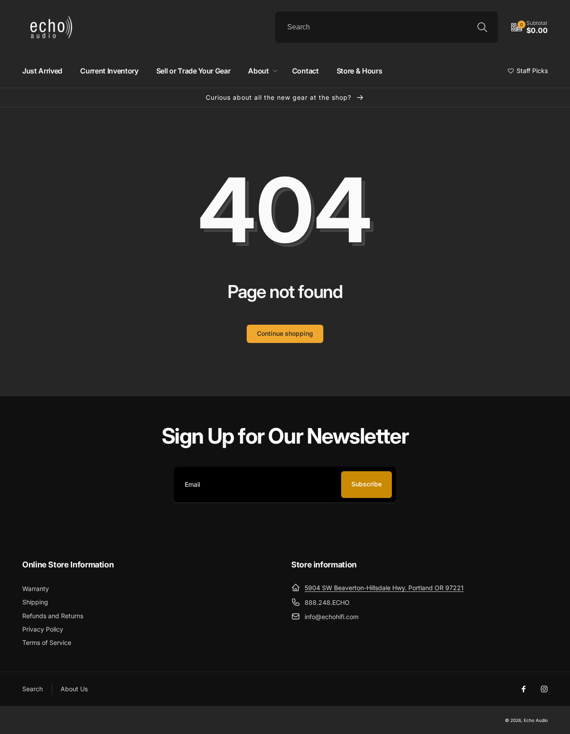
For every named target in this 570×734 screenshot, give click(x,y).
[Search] (482, 27)
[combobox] (386, 27)
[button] (529, 27)
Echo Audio (536, 720)
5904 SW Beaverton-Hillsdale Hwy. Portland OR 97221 (384, 587)
